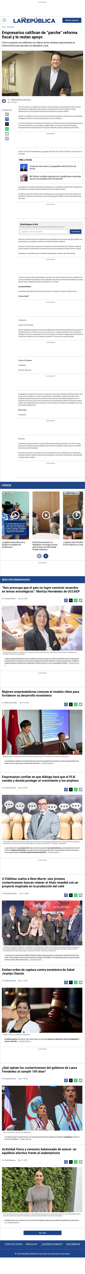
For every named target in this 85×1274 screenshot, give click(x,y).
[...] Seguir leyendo (46, 763)
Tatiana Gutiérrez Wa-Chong (21, 100)
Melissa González (11, 703)
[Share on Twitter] (7, 124)
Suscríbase (73, 1244)
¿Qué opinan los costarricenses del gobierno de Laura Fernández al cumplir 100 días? (39, 1069)
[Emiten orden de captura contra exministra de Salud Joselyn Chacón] (42, 1010)
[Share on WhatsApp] (7, 129)
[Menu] (4, 20)
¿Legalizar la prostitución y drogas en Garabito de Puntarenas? (13, 544)
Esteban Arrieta (10, 598)
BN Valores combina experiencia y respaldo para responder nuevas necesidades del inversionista (55, 177)
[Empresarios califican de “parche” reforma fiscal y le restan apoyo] (42, 73)
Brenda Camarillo (11, 893)
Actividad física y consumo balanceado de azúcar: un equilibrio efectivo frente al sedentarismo (39, 1151)
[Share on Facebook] (7, 119)
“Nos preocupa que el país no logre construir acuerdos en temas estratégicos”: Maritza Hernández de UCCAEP (41, 589)
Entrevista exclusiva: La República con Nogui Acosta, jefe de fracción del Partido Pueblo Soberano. (45, 546)
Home (4, 27)
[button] (71, 20)
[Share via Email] (7, 133)
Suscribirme (75, 231)
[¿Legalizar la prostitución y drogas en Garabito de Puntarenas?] (15, 515)
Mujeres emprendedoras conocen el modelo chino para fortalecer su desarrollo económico (40, 693)
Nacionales (10, 27)
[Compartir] (7, 138)
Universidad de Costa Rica (50, 761)
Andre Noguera (10, 1160)
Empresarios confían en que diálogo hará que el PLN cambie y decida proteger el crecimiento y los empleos (40, 778)
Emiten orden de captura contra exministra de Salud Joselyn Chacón (38, 971)
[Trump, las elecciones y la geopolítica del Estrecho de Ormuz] (24, 167)
